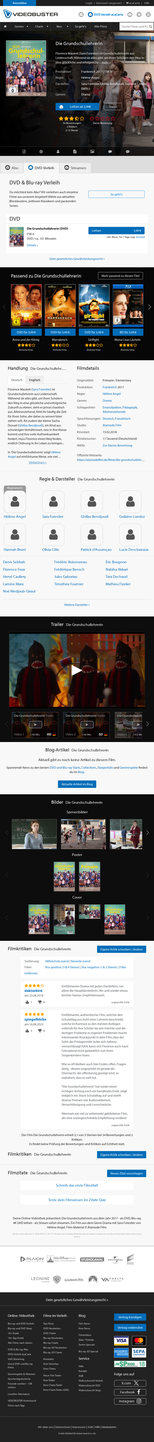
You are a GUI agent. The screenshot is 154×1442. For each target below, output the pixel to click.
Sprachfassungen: (89, 418)
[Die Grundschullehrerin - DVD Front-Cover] (39, 919)
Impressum (79, 1427)
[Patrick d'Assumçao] (92, 535)
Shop (139, 13)
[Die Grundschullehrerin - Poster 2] (89, 877)
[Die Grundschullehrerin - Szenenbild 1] (34, 834)
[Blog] (75, 151)
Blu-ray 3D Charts (52, 1352)
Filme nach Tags (16, 1405)
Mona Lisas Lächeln (127, 340)
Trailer (113, 107)
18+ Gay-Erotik (16, 1337)
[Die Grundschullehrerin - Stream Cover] (115, 919)
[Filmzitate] (129, 151)
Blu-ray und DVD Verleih (21, 1323)
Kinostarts (48, 1359)
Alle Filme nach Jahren (20, 1342)
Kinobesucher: (86, 438)
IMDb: (81, 445)
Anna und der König (25, 340)
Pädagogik (130, 407)
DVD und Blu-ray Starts (65, 767)
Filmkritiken (85, 1334)
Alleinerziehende (114, 412)
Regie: (60, 77)
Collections (88, 767)
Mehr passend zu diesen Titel (120, 276)
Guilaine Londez (136, 84)
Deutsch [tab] (16, 380)
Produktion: (63, 71)
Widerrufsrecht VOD (89, 1385)
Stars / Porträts (86, 1339)
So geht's (80, 26)
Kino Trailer (49, 1380)
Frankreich (88, 71)
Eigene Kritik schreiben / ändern (121, 949)
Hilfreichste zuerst (57, 961)
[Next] (149, 307)
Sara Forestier (90, 84)
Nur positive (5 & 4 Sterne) (62, 967)
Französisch (123, 418)
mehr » (106, 62)
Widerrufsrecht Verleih (91, 1380)
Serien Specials (87, 1344)
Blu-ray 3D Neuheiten (55, 1347)
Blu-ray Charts (50, 1342)
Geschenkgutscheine (19, 1378)
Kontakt (83, 1371)
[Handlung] (24, 151)
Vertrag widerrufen (130, 1327)
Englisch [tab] (34, 380)
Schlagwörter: (86, 407)
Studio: (81, 425)
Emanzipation (112, 407)
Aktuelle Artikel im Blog (77, 784)
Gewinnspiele (129, 767)
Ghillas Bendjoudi (112, 84)
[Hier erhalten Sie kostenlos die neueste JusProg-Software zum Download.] (130, 1363)
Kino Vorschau (51, 1363)
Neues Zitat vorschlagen (126, 1173)
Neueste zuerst (80, 961)
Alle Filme (100, 26)
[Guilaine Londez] (130, 502)
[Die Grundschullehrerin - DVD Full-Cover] (89, 919)
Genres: (60, 94)
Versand (140, 236)
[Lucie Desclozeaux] (130, 535)
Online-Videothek (21, 1315)
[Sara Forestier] (53, 502)
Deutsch (108, 418)
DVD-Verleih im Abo (81, 13)
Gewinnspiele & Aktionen (21, 1374)
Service (84, 1358)
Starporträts (105, 767)
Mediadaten (109, 1427)
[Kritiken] (111, 151)
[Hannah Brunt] (15, 535)
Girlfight (93, 340)
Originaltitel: (85, 380)
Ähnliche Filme (26, 349)
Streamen (129, 13)
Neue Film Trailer (52, 1375)
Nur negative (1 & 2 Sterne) (99, 967)
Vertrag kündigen (130, 1317)
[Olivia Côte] (53, 535)
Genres (19, 26)
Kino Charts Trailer (52, 1385)
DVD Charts (49, 1333)
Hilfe (81, 1366)
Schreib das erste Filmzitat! (77, 1185)
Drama (85, 94)
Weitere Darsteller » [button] (77, 605)
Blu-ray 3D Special (88, 1351)
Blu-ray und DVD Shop (20, 1328)
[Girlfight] (94, 305)
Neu (59, 26)
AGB (81, 1375)
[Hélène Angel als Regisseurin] (15, 502)
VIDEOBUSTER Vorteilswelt (22, 1400)
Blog (148, 13)
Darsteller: (62, 84)
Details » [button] (32, 245)
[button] (147, 723)
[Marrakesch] (60, 305)
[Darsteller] (59, 151)
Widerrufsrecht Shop (90, 1390)
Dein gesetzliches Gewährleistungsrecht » (77, 259)
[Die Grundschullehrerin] (26, 68)
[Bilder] (93, 151)
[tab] (11, 168)
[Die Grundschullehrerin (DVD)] (16, 237)
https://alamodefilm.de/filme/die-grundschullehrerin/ (112, 460)
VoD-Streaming (16, 1359)
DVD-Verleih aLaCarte (108, 14)
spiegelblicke (35, 1019)
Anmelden (20, 3)
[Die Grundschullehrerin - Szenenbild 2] (83, 834)
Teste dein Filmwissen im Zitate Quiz (77, 1199)
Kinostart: (83, 432)
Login (89, 3)
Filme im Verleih (55, 1315)
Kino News (84, 1328)
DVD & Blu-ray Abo (18, 1349)
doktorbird (33, 990)
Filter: (28, 967)
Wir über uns (45, 1427)
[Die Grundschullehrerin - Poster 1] (64, 877)
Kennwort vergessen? (109, 3)
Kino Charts (49, 1368)
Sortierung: (31, 961)
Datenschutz (62, 1427)
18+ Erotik (13, 1333)
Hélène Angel (90, 77)
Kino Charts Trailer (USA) (56, 1389)
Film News (84, 1323)
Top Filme (48, 1323)
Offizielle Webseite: (89, 455)
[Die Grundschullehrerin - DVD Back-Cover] (64, 919)
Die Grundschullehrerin (34, 716)
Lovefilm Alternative (19, 1394)
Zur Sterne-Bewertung (117, 445)
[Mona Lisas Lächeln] (128, 305)
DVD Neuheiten (52, 1328)
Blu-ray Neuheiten (53, 1337)
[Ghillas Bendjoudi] (92, 502)
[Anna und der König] (26, 305)
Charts (39, 26)
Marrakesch (59, 340)
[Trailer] (42, 151)
